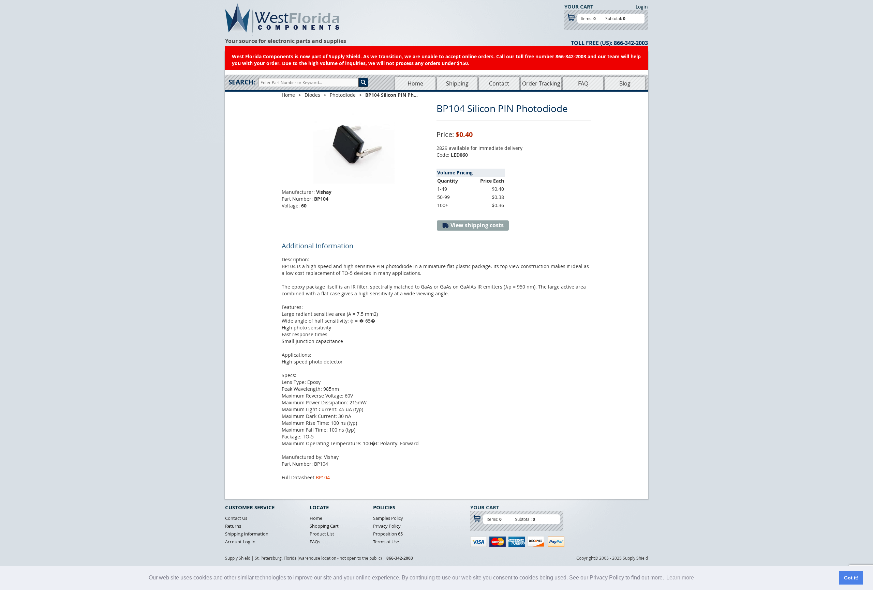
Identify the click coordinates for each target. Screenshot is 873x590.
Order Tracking (541, 83)
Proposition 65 (388, 534)
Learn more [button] (680, 577)
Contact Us (236, 518)
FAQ (583, 83)
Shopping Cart (324, 526)
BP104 (323, 477)
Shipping (457, 83)
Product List (322, 534)
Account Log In (240, 542)
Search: (241, 82)
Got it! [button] (851, 577)
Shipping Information (246, 534)
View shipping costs (476, 225)
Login (642, 6)
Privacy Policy (387, 526)
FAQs (315, 542)
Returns (233, 526)
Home (415, 83)
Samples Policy (388, 518)
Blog (625, 83)
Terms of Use (386, 542)
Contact (499, 83)
